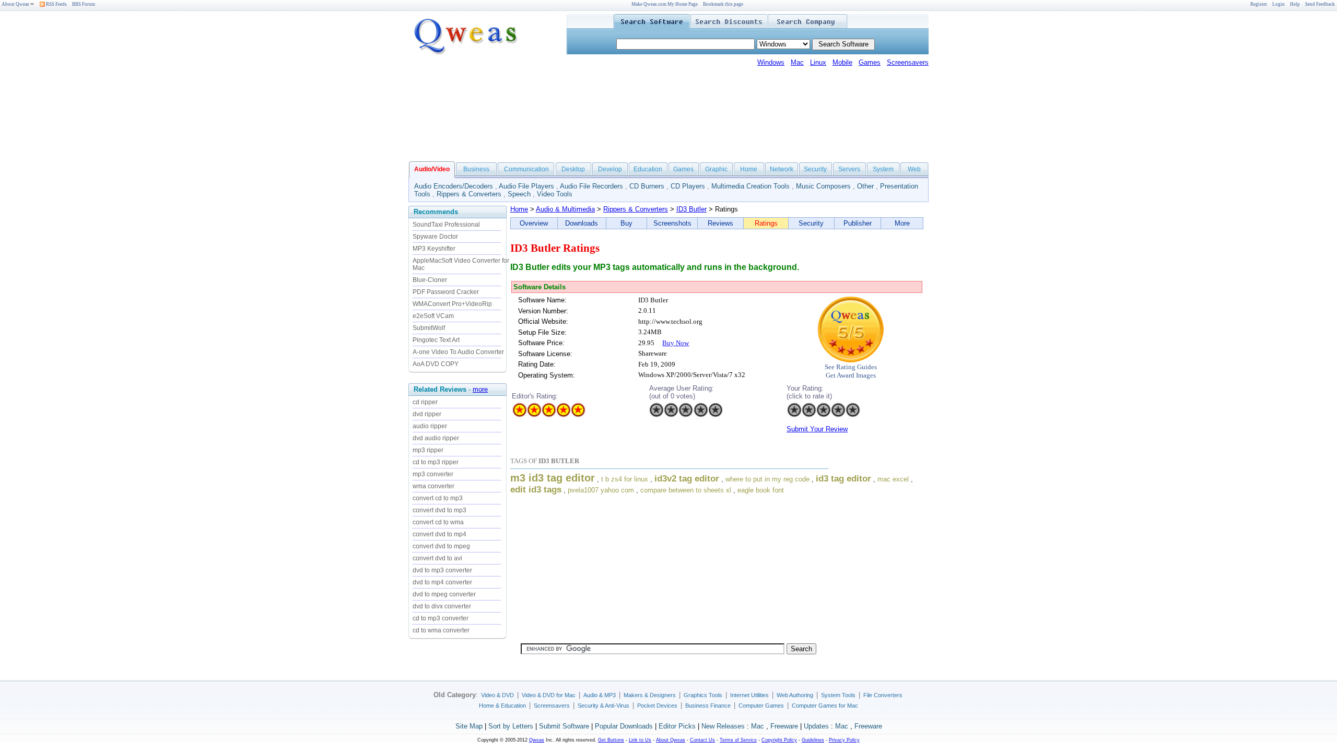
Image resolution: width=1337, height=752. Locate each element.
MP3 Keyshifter (434, 248)
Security (815, 169)
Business (476, 169)
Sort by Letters (510, 726)
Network (781, 169)
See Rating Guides (851, 367)
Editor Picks (677, 726)
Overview (534, 223)
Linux (818, 62)
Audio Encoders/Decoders (453, 186)
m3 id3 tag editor (552, 478)
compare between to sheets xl (685, 490)
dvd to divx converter (442, 606)
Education (648, 169)
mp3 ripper (428, 450)
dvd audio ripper (436, 438)
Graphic (716, 169)
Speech (519, 194)
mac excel (893, 479)
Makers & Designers (650, 695)
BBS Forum (83, 4)
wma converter (433, 486)
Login (1278, 4)
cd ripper (425, 402)
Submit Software (564, 726)
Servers (849, 169)
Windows (770, 62)
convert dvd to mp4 (439, 534)
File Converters (882, 695)
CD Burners (646, 186)
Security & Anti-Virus (603, 705)
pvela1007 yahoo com (601, 490)
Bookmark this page (723, 4)
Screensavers (908, 62)
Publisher (857, 223)
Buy (626, 223)
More (902, 223)
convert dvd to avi (437, 558)
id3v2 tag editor (686, 478)
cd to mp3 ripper (436, 462)
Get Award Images (851, 375)
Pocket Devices (657, 705)
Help (1295, 4)
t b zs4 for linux (624, 479)
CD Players (688, 186)
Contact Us (702, 740)
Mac (797, 62)
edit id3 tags (535, 489)
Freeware (784, 726)
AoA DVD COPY (436, 364)
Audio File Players (526, 186)
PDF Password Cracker (446, 292)
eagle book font (760, 490)
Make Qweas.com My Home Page (664, 4)
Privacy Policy (844, 740)
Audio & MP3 (599, 695)
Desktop (573, 169)
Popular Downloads (624, 726)
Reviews (720, 223)
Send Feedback (1320, 4)
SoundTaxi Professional (446, 224)
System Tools (838, 695)
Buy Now (675, 343)
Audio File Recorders (591, 186)
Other (865, 186)
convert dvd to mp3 (439, 510)
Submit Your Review (817, 429)
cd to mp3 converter (440, 618)
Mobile (842, 62)
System (883, 169)
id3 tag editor (843, 478)
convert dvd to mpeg (441, 546)
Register (1258, 4)
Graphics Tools (703, 695)
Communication (526, 169)
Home (748, 169)
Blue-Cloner (430, 280)
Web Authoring (795, 695)
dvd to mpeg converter (444, 594)
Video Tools (554, 194)
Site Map (469, 726)
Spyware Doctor (435, 236)
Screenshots (672, 223)
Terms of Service (738, 740)
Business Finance (708, 705)
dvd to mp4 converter (442, 582)
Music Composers (823, 186)
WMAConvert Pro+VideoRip (452, 304)
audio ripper (430, 426)
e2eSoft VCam (433, 316)
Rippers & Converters (469, 194)
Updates (816, 726)
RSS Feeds (56, 4)
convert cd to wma (438, 522)
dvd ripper (427, 414)
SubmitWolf (429, 328)
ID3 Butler (691, 209)
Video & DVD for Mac (549, 695)
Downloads (581, 223)
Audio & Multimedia (565, 209)
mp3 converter (433, 474)
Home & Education (502, 705)
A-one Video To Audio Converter (458, 352)
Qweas (536, 740)
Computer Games (761, 705)
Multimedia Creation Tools (750, 186)
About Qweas (15, 4)
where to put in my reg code (767, 479)
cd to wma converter (441, 630)
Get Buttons (611, 740)
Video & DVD (497, 695)
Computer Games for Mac (825, 705)
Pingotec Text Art (436, 340)
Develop (610, 169)
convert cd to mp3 (438, 498)
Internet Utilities (749, 695)
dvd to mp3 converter (442, 570)
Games (870, 62)
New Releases (723, 726)
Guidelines (813, 740)
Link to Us (640, 740)
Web (914, 169)
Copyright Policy (779, 740)
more (480, 389)
